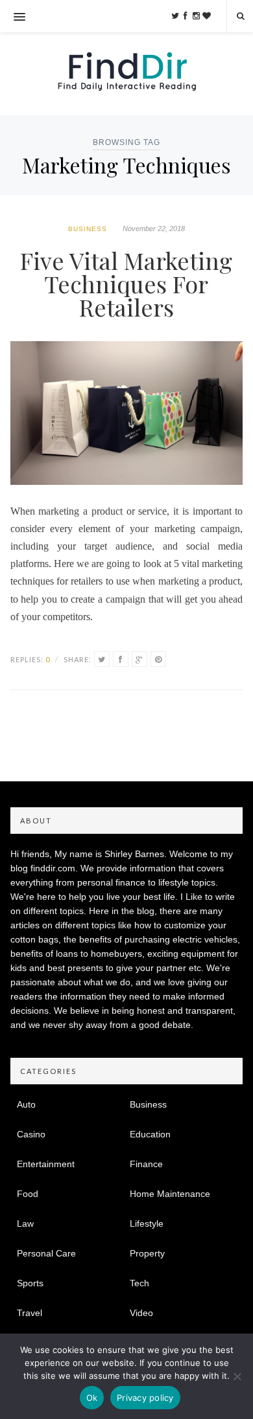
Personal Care (46, 1253)
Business (87, 228)
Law (25, 1223)
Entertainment (46, 1164)
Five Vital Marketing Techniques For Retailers (126, 283)
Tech (139, 1283)
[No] (236, 1376)
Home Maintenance (170, 1194)
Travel (29, 1313)
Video (141, 1313)
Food (27, 1194)
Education (150, 1134)
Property (147, 1253)
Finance (146, 1164)
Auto (26, 1104)
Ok (92, 1397)
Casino (31, 1134)
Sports (30, 1283)
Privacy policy (145, 1397)
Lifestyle (146, 1223)
